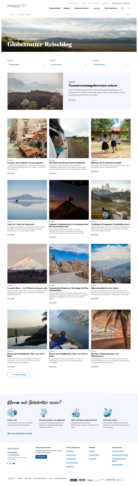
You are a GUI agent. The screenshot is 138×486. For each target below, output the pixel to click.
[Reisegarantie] (120, 480)
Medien (20, 478)
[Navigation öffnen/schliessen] (123, 8)
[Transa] (82, 480)
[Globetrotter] (110, 480)
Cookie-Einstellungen (60, 478)
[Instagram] (10, 463)
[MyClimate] (90, 480)
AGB (50, 478)
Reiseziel (10, 60)
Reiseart (52, 60)
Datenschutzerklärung (40, 478)
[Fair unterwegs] (99, 480)
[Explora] (73, 480)
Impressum (28, 478)
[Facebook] (8, 463)
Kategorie (96, 60)
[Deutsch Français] (11, 478)
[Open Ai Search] (129, 8)
